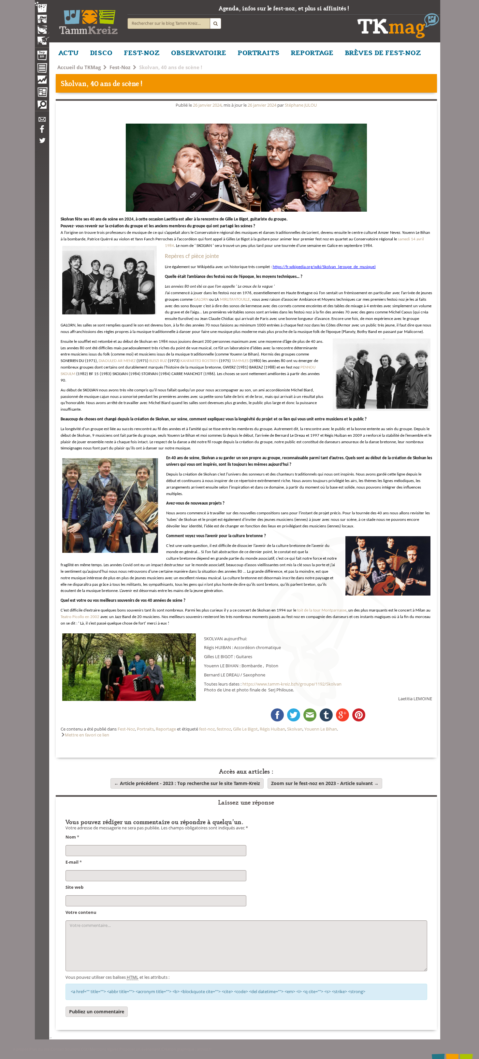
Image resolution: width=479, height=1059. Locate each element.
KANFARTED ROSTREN (199, 361)
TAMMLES (240, 361)
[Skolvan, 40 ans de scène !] (246, 168)
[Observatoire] (42, 81)
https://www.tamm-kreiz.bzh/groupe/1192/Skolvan (291, 684)
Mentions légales (104, 1049)
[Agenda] (42, 57)
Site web (74, 887)
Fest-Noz (119, 67)
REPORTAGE (312, 52)
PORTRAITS (259, 52)
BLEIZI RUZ (158, 361)
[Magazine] (42, 93)
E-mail (72, 862)
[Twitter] (42, 144)
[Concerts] (42, 19)
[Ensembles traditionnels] (42, 38)
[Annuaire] (42, 69)
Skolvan (294, 729)
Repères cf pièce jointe (192, 256)
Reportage (166, 729)
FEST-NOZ (142, 52)
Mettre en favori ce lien (87, 735)
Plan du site (40, 1049)
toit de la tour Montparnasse (321, 610)
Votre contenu (80, 912)
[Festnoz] (42, 8)
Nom (70, 837)
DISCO (101, 52)
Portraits (145, 729)
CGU (85, 1049)
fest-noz (207, 729)
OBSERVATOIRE (198, 52)
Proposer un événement (140, 1049)
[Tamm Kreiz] (88, 20)
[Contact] (42, 121)
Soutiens (72, 1049)
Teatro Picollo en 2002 (80, 617)
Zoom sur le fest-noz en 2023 (325, 783)
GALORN (201, 299)
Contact (57, 1049)
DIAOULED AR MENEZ (118, 361)
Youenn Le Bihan (320, 729)
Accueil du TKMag (79, 67)
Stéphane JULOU (301, 105)
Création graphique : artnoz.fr (186, 1049)
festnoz (224, 729)
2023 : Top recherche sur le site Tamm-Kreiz (187, 783)
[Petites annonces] (42, 106)
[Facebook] (42, 131)
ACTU (68, 52)
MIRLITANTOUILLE (235, 299)
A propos (20, 1049)
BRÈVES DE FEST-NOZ (383, 52)
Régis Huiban (272, 729)
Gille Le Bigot (245, 729)
